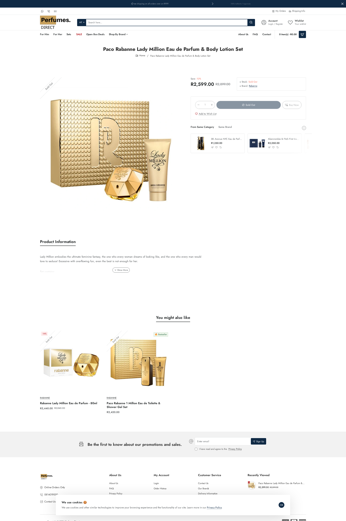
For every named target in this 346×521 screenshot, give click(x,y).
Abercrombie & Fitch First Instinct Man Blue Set (283, 139)
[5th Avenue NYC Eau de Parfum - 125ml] (200, 143)
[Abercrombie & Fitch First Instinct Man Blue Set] (257, 143)
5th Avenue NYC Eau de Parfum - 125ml (226, 139)
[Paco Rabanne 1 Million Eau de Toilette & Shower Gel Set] (138, 362)
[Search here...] (251, 22)
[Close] (342, 4)
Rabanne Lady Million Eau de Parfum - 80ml (68, 403)
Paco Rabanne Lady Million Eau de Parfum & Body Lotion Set (281, 483)
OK (281, 505)
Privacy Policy (214, 507)
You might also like (173, 317)
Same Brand (225, 127)
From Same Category (202, 127)
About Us (115, 475)
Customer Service (209, 475)
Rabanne (253, 86)
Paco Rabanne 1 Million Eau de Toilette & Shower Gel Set (133, 405)
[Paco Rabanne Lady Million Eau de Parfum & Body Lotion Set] (252, 485)
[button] (212, 3)
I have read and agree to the (220, 449)
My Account (161, 475)
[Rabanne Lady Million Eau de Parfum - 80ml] (71, 362)
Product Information (58, 241)
